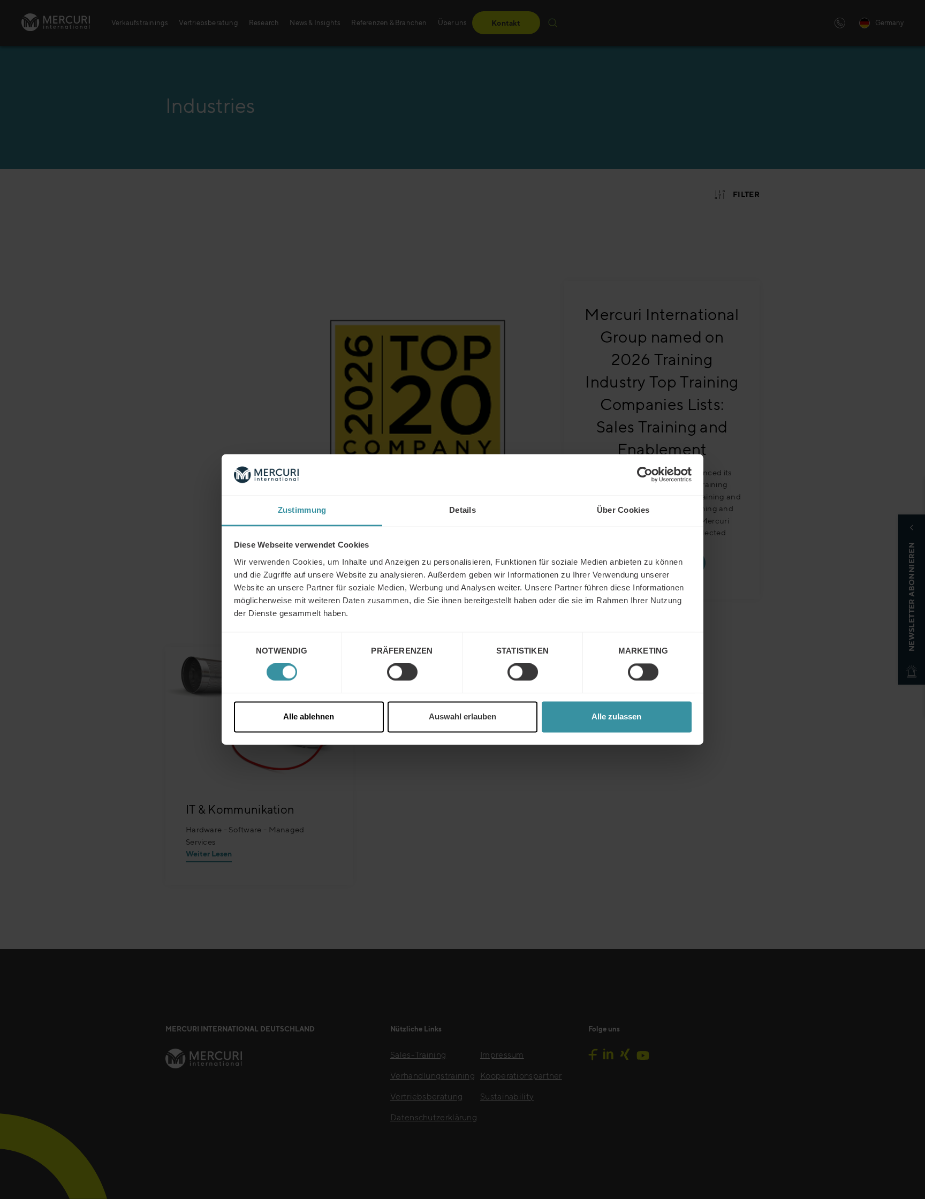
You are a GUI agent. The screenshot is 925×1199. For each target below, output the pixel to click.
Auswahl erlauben (462, 716)
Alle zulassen (616, 716)
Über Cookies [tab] (623, 509)
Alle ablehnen (308, 716)
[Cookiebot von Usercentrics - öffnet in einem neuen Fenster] (645, 475)
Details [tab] (462, 509)
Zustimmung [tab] (302, 509)
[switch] (402, 672)
